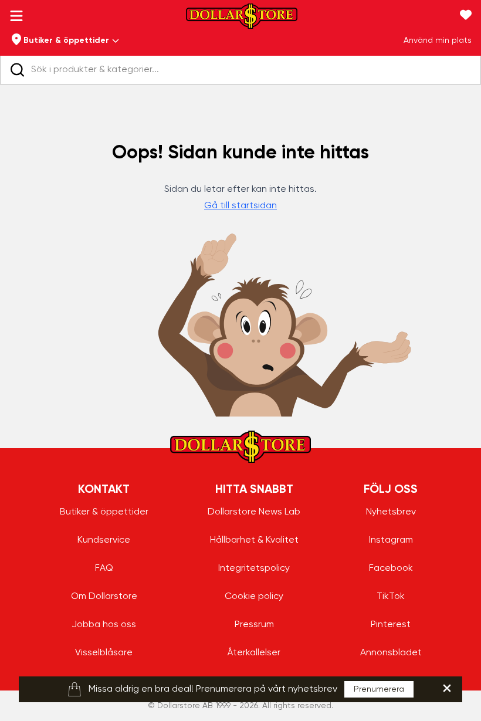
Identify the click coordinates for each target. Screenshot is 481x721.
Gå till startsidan (240, 206)
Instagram (391, 540)
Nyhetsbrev (391, 512)
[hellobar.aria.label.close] (447, 688)
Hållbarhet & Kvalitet (254, 540)
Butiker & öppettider (104, 512)
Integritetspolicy (254, 568)
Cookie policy (254, 596)
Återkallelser (254, 653)
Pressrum (254, 624)
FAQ (104, 568)
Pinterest (391, 624)
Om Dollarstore (104, 596)
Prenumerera (379, 689)
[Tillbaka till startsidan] (241, 19)
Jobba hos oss (104, 624)
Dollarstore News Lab (254, 512)
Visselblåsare (104, 653)
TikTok (391, 596)
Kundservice (103, 540)
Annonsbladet (391, 653)
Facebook (391, 568)
